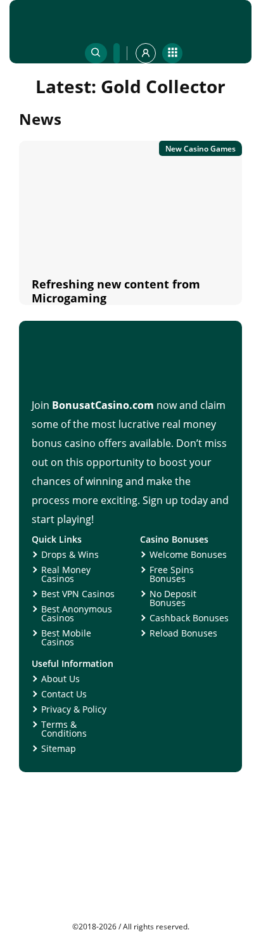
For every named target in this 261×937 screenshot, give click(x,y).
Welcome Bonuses (188, 554)
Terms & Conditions (64, 728)
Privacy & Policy (73, 709)
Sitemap (58, 748)
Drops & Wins (70, 554)
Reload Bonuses (183, 633)
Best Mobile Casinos (66, 637)
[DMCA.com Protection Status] (130, 918)
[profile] (146, 53)
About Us (60, 679)
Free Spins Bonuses (172, 574)
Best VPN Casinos (78, 594)
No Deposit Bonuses (173, 598)
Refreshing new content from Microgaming (116, 291)
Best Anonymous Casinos (76, 613)
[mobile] (172, 53)
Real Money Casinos (66, 574)
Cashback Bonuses (189, 618)
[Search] (96, 53)
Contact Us (64, 694)
